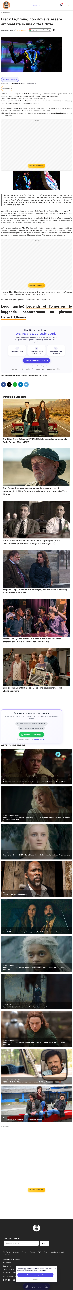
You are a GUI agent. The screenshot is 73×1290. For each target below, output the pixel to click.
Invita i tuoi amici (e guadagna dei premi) (18, 1269)
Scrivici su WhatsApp (32, 734)
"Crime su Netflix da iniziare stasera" (31, 728)
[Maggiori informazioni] (54, 30)
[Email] (26, 384)
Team (46, 1252)
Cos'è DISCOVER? (40, 739)
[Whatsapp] (15, 384)
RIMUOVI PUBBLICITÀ (36, 165)
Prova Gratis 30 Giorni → (12, 1259)
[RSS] (22, 1280)
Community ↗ (8, 1266)
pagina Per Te (32, 83)
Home (3, 12)
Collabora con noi (57, 1252)
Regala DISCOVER (9, 1273)
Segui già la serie (11, 79)
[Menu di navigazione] (68, 5)
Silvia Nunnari (21, 30)
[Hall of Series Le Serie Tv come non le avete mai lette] (6, 5)
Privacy (24, 1252)
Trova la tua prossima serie (36, 360)
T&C (39, 1252)
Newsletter (7, 1263)
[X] (9, 384)
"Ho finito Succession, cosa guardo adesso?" (31, 723)
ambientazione (10, 375)
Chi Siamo (7, 1252)
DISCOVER (36, 5)
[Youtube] (9, 1280)
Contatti (16, 1252)
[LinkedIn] (20, 384)
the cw (45, 375)
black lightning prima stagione (27, 375)
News (8, 12)
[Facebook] (3, 384)
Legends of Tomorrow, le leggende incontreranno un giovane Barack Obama (36, 311)
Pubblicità (6, 1255)
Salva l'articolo (7, 88)
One (40, 375)
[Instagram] (11, 1280)
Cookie (32, 1252)
